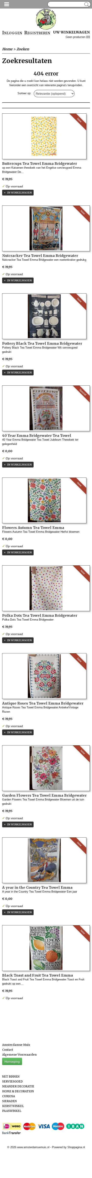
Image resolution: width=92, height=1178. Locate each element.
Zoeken (86, 4)
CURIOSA (8, 1096)
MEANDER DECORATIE (18, 1086)
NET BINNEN (10, 1076)
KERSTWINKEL (13, 1106)
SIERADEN (9, 1101)
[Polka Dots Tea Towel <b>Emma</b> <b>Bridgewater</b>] (46, 588)
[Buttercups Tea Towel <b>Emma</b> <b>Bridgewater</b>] (44, 136)
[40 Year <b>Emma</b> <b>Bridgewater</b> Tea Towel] (46, 408)
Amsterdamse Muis (16, 1045)
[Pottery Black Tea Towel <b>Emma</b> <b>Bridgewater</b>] (44, 316)
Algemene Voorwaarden (19, 1054)
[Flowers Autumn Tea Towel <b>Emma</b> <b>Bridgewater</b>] (44, 500)
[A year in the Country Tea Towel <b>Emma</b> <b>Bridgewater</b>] (44, 860)
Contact (7, 1050)
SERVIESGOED (12, 1081)
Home (7, 49)
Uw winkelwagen (71, 32)
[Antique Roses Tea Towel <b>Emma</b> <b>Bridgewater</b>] (44, 676)
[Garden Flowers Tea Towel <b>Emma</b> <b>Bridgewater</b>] (46, 768)
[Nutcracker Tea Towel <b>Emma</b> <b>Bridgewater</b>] (46, 228)
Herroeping (12, 1061)
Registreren (37, 33)
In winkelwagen (19, 192)
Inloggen (12, 33)
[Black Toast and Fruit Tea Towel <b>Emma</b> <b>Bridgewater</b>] (46, 948)
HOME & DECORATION (18, 1091)
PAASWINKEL (11, 1111)
